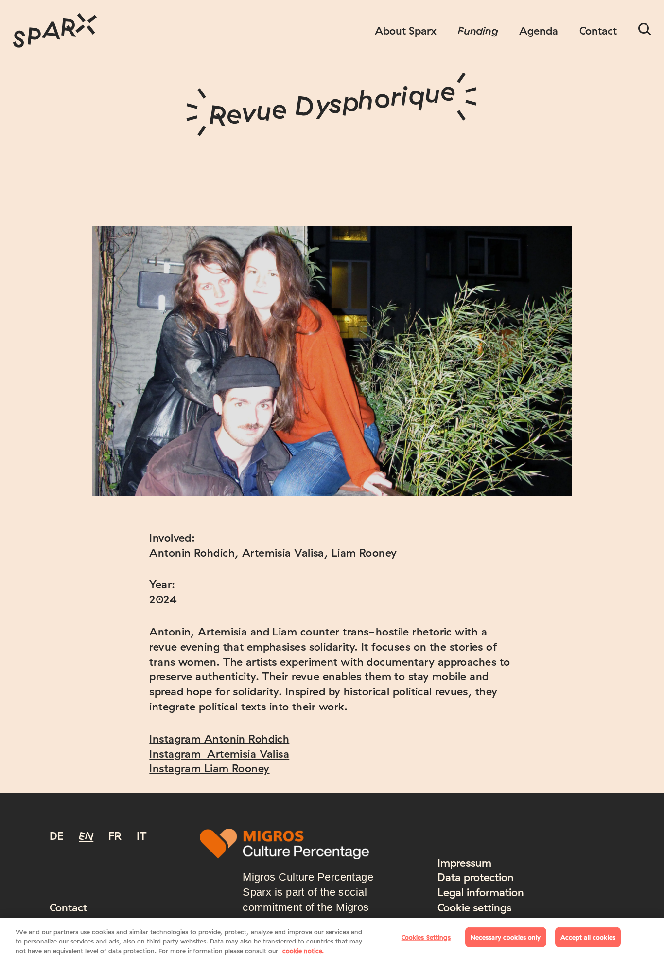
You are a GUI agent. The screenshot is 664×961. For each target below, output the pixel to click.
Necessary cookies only (506, 937)
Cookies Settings (426, 937)
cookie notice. (303, 951)
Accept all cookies (587, 937)
